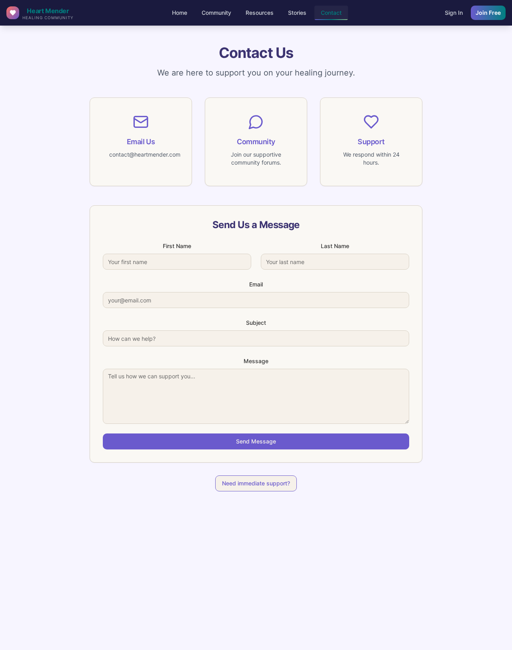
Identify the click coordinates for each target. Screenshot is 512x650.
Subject (256, 322)
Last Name (335, 246)
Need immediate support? (256, 483)
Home (179, 12)
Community (216, 12)
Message (256, 361)
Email (256, 284)
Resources (260, 12)
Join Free (488, 12)
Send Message (256, 441)
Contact (331, 12)
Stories (297, 12)
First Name (177, 246)
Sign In (454, 12)
